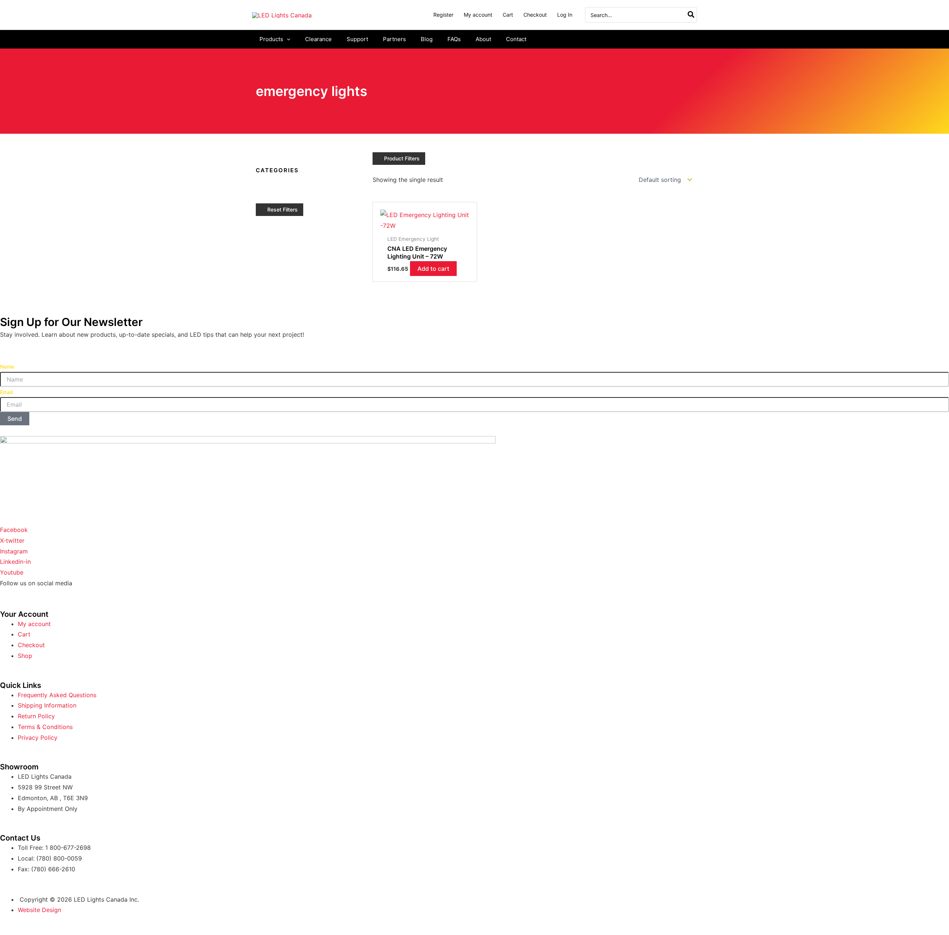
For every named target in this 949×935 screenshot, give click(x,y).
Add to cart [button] (433, 268)
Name (7, 366)
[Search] (691, 14)
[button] (286, 39)
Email (6, 392)
